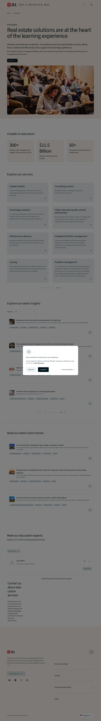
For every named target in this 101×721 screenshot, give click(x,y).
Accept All (43, 370)
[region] (50, 360)
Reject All (31, 370)
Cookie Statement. (38, 363)
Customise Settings (68, 369)
